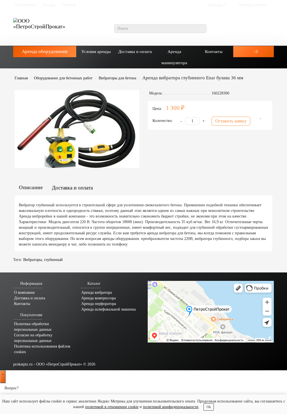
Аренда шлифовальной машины (108, 309)
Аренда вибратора (96, 292)
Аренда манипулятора (174, 57)
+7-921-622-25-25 (251, 25)
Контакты (214, 51)
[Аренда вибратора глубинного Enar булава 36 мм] (77, 129)
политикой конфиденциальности (170, 407)
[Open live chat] (3, 376)
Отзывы (48, 5)
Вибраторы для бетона (117, 78)
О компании (25, 5)
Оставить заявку (231, 121)
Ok (209, 407)
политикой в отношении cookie (111, 407)
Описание (31, 187)
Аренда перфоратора (98, 304)
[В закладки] (258, 121)
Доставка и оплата (135, 51)
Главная (21, 78)
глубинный (53, 260)
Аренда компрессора (98, 298)
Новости (69, 5)
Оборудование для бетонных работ (63, 78)
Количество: (162, 121)
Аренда (45, 51)
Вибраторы (32, 260)
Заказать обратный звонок (248, 36)
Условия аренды (96, 51)
